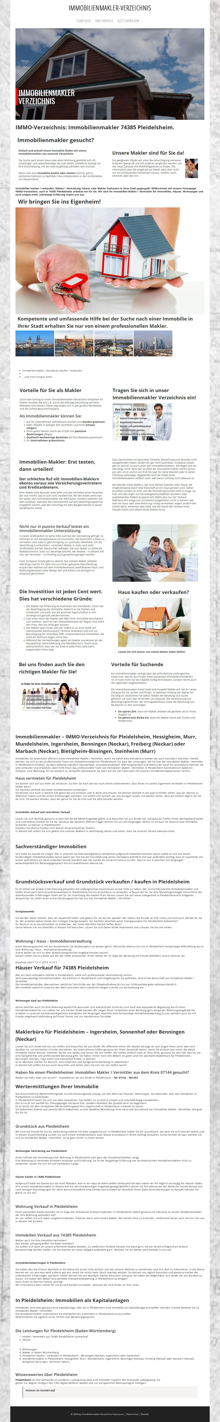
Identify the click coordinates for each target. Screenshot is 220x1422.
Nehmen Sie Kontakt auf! (40, 1390)
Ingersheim (47, 1058)
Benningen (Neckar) (27, 1058)
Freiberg (150, 1358)
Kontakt (145, 1414)
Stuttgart (43, 1383)
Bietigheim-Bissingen (35, 1361)
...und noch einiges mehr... (38, 376)
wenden (20, 761)
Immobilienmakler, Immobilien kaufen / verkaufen (52, 370)
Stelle (125, 771)
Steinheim (55, 1361)
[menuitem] (85, 21)
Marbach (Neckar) (183, 1358)
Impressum (118, 1414)
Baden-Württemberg (46, 1352)
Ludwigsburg (78, 1379)
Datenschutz (132, 1414)
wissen (51, 1077)
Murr (83, 1358)
